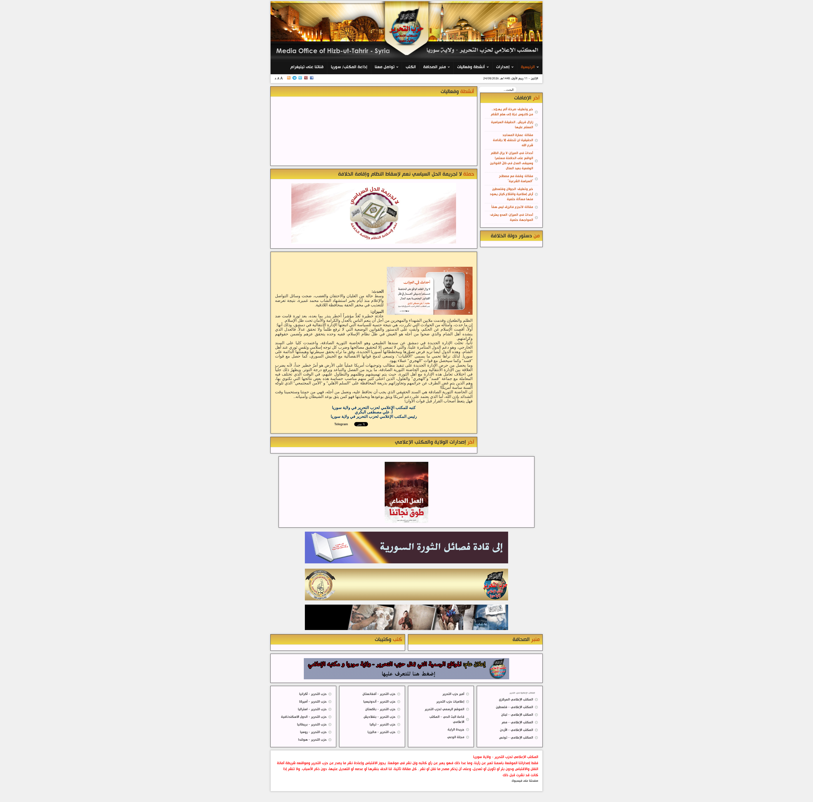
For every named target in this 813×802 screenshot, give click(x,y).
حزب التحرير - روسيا (313, 732)
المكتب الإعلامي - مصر (517, 722)
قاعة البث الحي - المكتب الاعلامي (446, 719)
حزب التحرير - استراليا (312, 709)
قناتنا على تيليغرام (307, 67)
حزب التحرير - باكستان (380, 709)
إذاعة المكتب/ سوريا (349, 67)
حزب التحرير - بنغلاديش (379, 717)
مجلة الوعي (455, 737)
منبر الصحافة (434, 67)
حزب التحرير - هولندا (312, 740)
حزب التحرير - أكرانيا (313, 694)
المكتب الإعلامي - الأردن (516, 730)
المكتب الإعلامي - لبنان (517, 715)
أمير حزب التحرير (453, 694)
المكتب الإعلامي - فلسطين (514, 707)
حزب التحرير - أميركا (313, 702)
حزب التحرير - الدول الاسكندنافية (304, 717)
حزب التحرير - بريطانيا (312, 724)
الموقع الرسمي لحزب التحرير (444, 709)
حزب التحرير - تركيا (382, 724)
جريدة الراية (456, 730)
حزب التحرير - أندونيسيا (379, 702)
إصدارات (503, 67)
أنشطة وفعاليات (471, 67)
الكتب (411, 67)
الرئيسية (528, 67)
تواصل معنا (384, 67)
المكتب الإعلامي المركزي (516, 699)
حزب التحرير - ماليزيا (381, 732)
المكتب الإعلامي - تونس (516, 738)
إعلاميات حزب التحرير (450, 702)
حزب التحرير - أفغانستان (378, 694)
